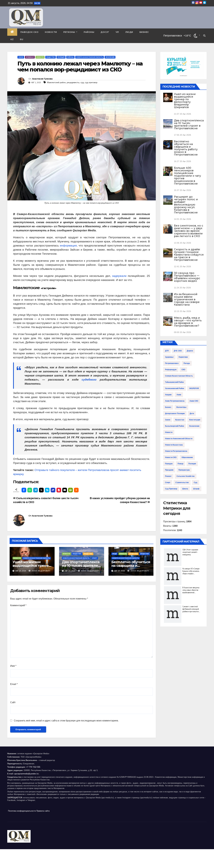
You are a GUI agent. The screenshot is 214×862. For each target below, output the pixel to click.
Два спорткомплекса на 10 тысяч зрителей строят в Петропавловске (189, 124)
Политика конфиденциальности (22, 811)
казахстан (179, 420)
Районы (89, 32)
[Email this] (64, 490)
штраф (196, 489)
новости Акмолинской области (178, 439)
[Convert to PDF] (58, 490)
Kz (12, 39)
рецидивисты (73, 82)
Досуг (105, 32)
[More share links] (76, 490)
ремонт (168, 476)
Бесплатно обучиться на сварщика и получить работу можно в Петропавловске (186, 148)
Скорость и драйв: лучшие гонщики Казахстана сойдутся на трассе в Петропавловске (189, 255)
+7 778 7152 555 (33, 767)
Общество (50, 57)
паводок (169, 464)
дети (192, 413)
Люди (129, 32)
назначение (194, 426)
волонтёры (181, 407)
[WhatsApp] (29, 490)
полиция (192, 464)
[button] (204, 35)
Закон (20, 57)
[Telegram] (35, 490)
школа (185, 489)
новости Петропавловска (176, 451)
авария (168, 395)
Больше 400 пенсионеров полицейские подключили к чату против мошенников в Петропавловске (187, 175)
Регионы (69, 32)
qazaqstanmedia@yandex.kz (26, 774)
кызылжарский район (174, 426)
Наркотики (183, 357)
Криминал (30, 57)
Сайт (13, 702)
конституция (194, 420)
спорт (167, 482)
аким (179, 395)
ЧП (117, 32)
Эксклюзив (110, 57)
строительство (182, 482)
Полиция (61, 57)
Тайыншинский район (174, 382)
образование (187, 457)
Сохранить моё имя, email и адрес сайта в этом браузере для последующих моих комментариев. (66, 720)
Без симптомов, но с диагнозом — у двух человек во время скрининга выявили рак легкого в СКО (188, 231)
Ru (21, 39)
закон (167, 420)
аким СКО (194, 401)
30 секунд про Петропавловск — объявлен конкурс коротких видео (187, 277)
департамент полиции (175, 413)
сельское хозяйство (185, 476)
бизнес (168, 407)
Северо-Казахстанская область (89, 57)
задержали (119, 275)
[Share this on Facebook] (24, 490)
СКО (183, 370)
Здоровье (169, 357)
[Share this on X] (41, 490)
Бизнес (144, 32)
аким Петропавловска (174, 401)
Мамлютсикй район (56, 82)
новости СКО (170, 457)
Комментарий (18, 605)
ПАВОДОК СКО (29, 32)
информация (68, 245)
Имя (13, 666)
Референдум (170, 370)
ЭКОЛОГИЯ (194, 388)
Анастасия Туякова (42, 78)
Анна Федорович (40, 571)
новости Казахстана (174, 445)
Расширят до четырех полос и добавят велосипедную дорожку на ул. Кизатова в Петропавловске (186, 204)
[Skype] (47, 490)
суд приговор (91, 82)
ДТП (167, 351)
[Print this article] (70, 490)
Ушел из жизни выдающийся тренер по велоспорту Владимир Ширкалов (185, 100)
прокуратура (184, 470)
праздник (169, 470)
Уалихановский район (174, 388)
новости (168, 432)
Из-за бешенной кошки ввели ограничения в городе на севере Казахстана (187, 299)
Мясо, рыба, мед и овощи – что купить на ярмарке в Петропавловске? (188, 321)
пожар (180, 464)
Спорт (94, 558)
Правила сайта (42, 811)
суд (82, 82)
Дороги (190, 351)
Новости (51, 32)
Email (14, 684)
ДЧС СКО (178, 351)
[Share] (53, 490)
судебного (89, 379)
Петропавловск (171, 363)
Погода (187, 363)
